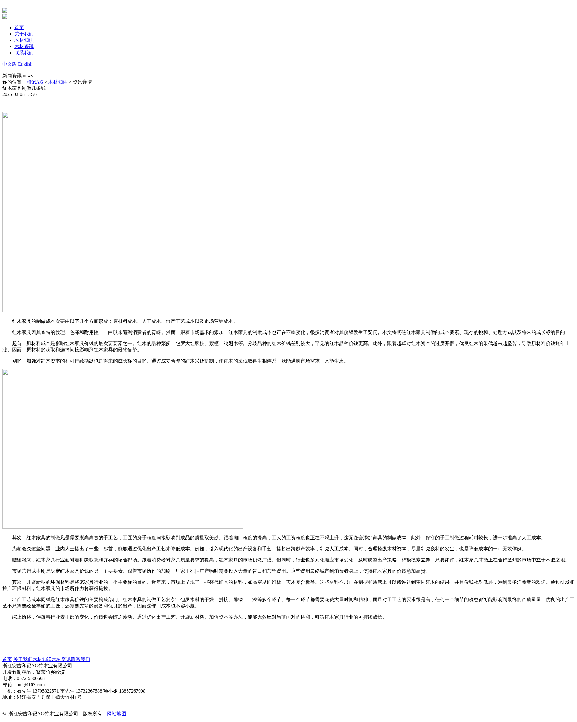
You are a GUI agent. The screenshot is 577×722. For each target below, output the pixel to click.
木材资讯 (61, 659)
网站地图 (116, 713)
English (25, 63)
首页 (7, 659)
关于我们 (22, 659)
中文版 (9, 63)
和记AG (34, 81)
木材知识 (58, 81)
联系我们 (80, 659)
